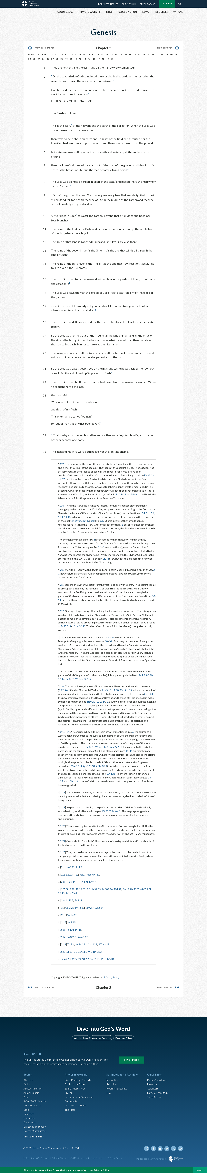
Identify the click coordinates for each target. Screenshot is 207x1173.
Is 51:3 (69, 900)
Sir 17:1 (70, 951)
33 (34, 59)
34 (38, 59)
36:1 (92, 520)
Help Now (167, 4)
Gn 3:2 (70, 937)
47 (98, 59)
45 (89, 59)
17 (111, 54)
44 (84, 59)
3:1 (104, 558)
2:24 (62, 841)
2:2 (62, 463)
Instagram (173, 1148)
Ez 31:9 (78, 900)
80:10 (149, 675)
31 (175, 54)
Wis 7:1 (144, 889)
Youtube (160, 1148)
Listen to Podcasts (101, 1038)
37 (52, 59)
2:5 (62, 569)
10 (79, 54)
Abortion (28, 1080)
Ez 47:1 (89, 747)
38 (57, 59)
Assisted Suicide (32, 1105)
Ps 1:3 (141, 675)
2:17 (62, 792)
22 (134, 54)
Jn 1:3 (79, 867)
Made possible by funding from (151, 1158)
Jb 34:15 (96, 889)
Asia (26, 1097)
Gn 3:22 (69, 907)
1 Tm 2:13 (103, 944)
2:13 (63, 915)
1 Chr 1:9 (73, 781)
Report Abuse (147, 4)
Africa (27, 1084)
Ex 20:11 (70, 881)
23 (139, 54)
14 (97, 54)
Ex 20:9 (70, 874)
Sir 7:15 (71, 922)
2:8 (62, 637)
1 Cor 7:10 (93, 959)
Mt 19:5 (72, 959)
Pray (108, 1092)
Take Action (112, 1080)
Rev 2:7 (91, 701)
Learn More (131, 1060)
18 (116, 54)
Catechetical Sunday (35, 1126)
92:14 (61, 679)
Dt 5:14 (80, 881)
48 (103, 59)
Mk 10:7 (82, 959)
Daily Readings (106, 4)
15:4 (129, 690)
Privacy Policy (111, 977)
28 (162, 54)
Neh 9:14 (91, 881)
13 (93, 54)
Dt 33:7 (106, 811)
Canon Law (29, 1118)
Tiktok (180, 1148)
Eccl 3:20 (128, 889)
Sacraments (71, 1101)
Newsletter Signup (157, 1092)
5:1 (148, 513)
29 (166, 54)
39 (61, 59)
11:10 (67, 517)
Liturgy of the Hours (76, 1105)
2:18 (62, 807)
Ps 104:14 (71, 929)
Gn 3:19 (70, 889)
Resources (153, 1084)
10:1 (60, 517)
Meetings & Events (116, 1088)
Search (180, 3)
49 (107, 59)
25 (148, 54)
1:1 (99, 547)
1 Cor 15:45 (71, 893)
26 (153, 54)
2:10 (62, 731)
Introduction (37, 54)
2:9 (62, 686)
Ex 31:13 (149, 475)
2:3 (62, 881)
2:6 (62, 584)
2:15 (63, 922)
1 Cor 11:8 (81, 951)
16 (107, 54)
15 (102, 54)
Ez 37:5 (64, 626)
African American (33, 1088)
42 (75, 59)
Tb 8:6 (86, 889)
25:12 (82, 520)
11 (84, 54)
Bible (26, 1109)
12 (88, 54)
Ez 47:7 (69, 679)
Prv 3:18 (106, 690)
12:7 (136, 889)
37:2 (101, 520)
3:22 (61, 690)
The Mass (70, 1109)
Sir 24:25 (72, 915)
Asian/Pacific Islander (35, 1101)
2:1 (62, 867)
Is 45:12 (70, 867)
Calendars (152, 1088)
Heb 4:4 (91, 874)
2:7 (62, 611)
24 (143, 54)
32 (29, 59)
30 (171, 54)
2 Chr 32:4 (101, 766)
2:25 (62, 852)
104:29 (117, 889)
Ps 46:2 (116, 811)
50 (112, 59)
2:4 (62, 505)
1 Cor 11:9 (91, 944)
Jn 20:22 (80, 626)
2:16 (62, 929)
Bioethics (29, 1113)
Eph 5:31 (109, 959)
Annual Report (31, 1092)
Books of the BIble (75, 1084)
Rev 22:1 (83, 679)
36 (48, 59)
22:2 (99, 701)
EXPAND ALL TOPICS (34, 1137)
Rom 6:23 (82, 937)
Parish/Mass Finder (157, 1080)
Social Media (154, 1097)
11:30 (115, 690)
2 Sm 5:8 (74, 766)
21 (130, 54)
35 (43, 59)
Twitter (146, 1148)
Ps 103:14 (107, 889)
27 (157, 54)
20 (125, 54)
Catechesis (30, 1122)
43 (80, 59)
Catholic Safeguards (34, 1130)
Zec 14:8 (103, 747)
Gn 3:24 (148, 694)
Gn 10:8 (111, 773)
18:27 (79, 889)
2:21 (62, 951)
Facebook (153, 1148)
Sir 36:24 (80, 944)
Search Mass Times (75, 1088)
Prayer (68, 1092)
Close (199, 1170)
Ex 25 (119, 494)
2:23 (62, 826)
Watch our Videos (123, 1038)
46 (94, 59)
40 (66, 59)
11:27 (75, 520)
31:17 (82, 874)
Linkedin (166, 1148)
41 (71, 59)
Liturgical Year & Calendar (79, 1097)
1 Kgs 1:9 (86, 766)
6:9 (152, 513)
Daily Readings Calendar (118, 4)
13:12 (123, 690)
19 (120, 54)
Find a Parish (129, 4)
